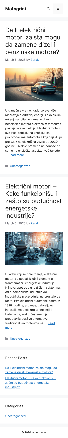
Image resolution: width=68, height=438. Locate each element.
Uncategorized (20, 166)
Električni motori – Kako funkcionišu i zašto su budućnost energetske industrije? (33, 201)
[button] (48, 8)
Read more (16, 155)
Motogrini (15, 8)
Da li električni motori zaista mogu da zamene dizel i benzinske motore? (32, 40)
